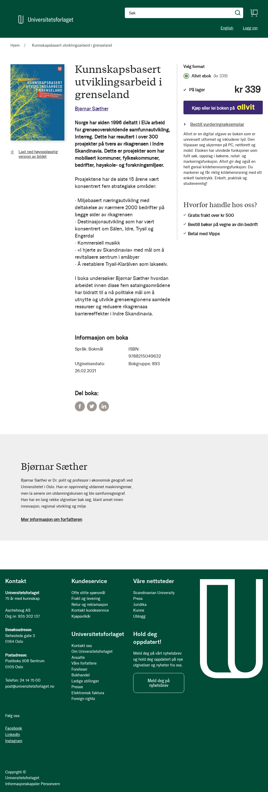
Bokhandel (80, 675)
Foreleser (79, 669)
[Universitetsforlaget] (45, 19)
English (227, 28)
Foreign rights (83, 698)
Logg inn (250, 28)
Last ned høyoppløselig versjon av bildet (38, 154)
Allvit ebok (210, 76)
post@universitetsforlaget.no (29, 686)
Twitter (92, 406)
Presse (77, 687)
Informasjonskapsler (22, 784)
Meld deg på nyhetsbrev (159, 683)
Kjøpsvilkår (81, 616)
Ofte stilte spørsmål (88, 592)
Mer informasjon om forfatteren (51, 519)
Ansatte (78, 657)
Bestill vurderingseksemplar (217, 124)
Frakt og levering (85, 598)
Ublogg (139, 616)
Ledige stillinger (85, 681)
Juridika (140, 604)
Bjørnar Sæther (91, 109)
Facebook (80, 406)
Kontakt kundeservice (90, 610)
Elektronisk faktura (87, 693)
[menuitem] (17, 40)
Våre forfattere (84, 663)
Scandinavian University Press (154, 595)
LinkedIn (104, 406)
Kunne (138, 610)
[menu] (68, 40)
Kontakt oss (81, 645)
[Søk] (238, 13)
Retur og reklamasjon (89, 604)
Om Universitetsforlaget (92, 651)
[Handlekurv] (254, 13)
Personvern (50, 784)
